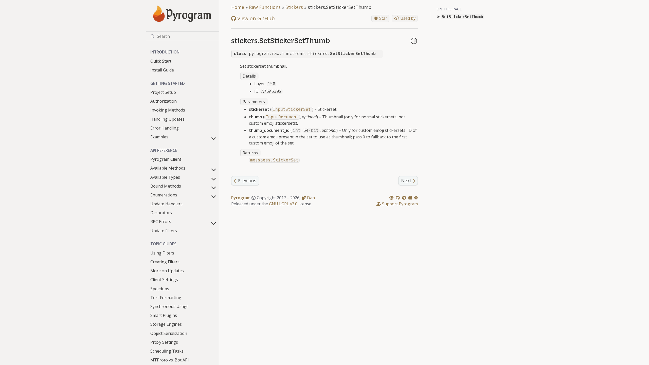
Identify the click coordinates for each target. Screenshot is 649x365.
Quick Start (160, 61)
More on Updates (167, 270)
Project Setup (163, 92)
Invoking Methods (167, 110)
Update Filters (163, 230)
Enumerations (163, 195)
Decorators (161, 212)
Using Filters (162, 253)
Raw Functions (265, 7)
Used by (407, 18)
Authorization (163, 101)
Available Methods (167, 168)
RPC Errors (160, 221)
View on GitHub (255, 18)
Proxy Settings (164, 342)
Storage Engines (166, 324)
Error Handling (164, 128)
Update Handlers (166, 204)
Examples (159, 137)
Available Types (165, 177)
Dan (310, 197)
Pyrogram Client (165, 159)
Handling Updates (167, 119)
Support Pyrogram (399, 204)
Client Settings (164, 279)
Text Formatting (165, 297)
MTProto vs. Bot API (169, 360)
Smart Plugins (163, 315)
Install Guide (162, 70)
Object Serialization (168, 333)
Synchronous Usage (169, 306)
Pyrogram (240, 197)
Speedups (159, 288)
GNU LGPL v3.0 (283, 204)
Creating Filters (164, 262)
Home (237, 7)
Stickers (294, 7)
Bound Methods (165, 186)
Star (382, 18)
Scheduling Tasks (167, 351)
